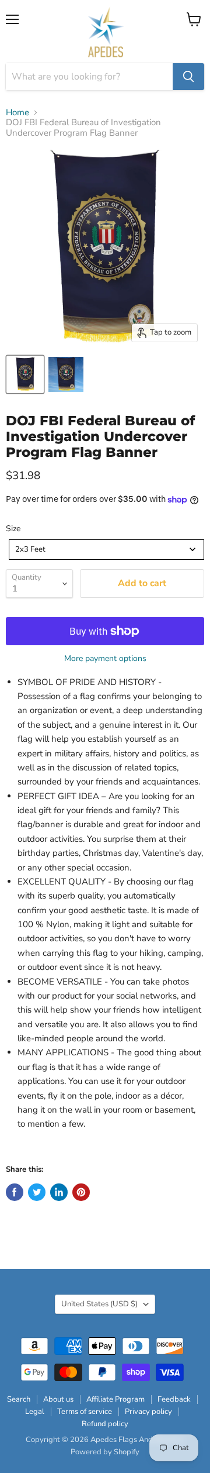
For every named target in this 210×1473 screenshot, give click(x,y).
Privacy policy (148, 1411)
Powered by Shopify (105, 1452)
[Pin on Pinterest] (81, 1192)
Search (18, 1399)
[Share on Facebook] (14, 1192)
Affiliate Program (115, 1399)
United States (99, 1304)
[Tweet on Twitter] (37, 1192)
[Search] (188, 76)
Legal (34, 1411)
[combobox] (106, 549)
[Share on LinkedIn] (59, 1192)
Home (17, 113)
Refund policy (105, 1424)
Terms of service (84, 1411)
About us (58, 1399)
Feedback (174, 1399)
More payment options (105, 658)
